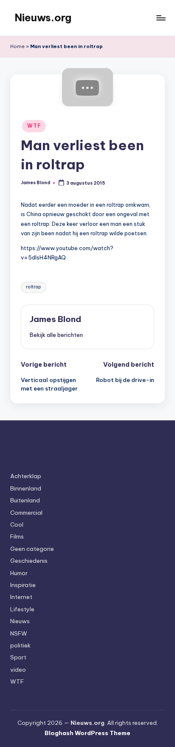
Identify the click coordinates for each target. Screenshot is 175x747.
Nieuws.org (42, 17)
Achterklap (25, 476)
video (18, 669)
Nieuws (20, 621)
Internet (21, 597)
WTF (34, 126)
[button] (56, 334)
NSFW (18, 633)
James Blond (55, 319)
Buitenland (25, 500)
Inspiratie (23, 585)
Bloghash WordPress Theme (87, 733)
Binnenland (25, 488)
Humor (19, 573)
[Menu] (160, 17)
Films (17, 536)
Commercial (26, 512)
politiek (20, 645)
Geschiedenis (29, 561)
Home (17, 46)
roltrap (33, 287)
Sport (18, 657)
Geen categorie (32, 549)
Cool (16, 524)
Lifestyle (22, 609)
